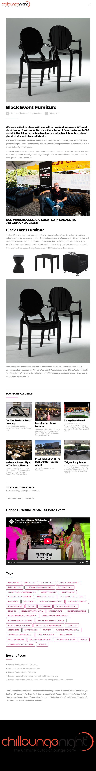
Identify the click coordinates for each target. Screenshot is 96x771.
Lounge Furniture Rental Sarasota (55, 616)
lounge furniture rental (76, 611)
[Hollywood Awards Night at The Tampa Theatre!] (19, 450)
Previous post (14, 498)
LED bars (31, 606)
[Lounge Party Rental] (77, 410)
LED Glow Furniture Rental (66, 606)
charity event (13, 583)
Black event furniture (18, 113)
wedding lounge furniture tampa (20, 644)
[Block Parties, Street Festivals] (48, 411)
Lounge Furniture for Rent (18, 429)
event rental (13, 601)
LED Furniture (45, 606)
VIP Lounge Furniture (16, 639)
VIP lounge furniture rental (40, 639)
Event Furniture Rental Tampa (19, 597)
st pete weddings (31, 630)
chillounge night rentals (68, 583)
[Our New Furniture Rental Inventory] (19, 410)
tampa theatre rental (46, 635)
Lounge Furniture (35, 113)
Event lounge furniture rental (71, 597)
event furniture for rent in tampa (76, 428)
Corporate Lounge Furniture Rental (21, 592)
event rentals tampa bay (77, 601)
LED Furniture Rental (49, 433)
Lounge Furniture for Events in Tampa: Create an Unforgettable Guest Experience (40, 680)
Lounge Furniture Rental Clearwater (22, 616)
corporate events (65, 587)
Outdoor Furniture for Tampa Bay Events (24, 668)
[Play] (9, 562)
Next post (30, 498)
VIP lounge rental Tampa (65, 639)
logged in (20, 491)
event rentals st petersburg (51, 601)
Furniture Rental (12, 426)
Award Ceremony (12, 468)
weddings (42, 644)
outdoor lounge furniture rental (48, 625)
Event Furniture (68, 592)
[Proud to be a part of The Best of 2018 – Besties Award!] (48, 448)
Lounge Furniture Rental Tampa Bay (22, 672)
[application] (48, 541)
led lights (12, 611)
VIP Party (83, 639)
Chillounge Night (41, 429)
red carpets (71, 625)
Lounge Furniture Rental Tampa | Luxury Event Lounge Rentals (33, 676)
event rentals (29, 601)
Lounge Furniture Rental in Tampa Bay (23, 664)
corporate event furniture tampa (39, 587)
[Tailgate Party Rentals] (77, 450)
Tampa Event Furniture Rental (67, 630)
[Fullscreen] (87, 562)
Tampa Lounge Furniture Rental (20, 635)
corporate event (14, 587)
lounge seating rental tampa (19, 625)
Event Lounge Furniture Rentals (47, 430)
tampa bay (47, 630)
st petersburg (13, 630)
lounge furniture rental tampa (20, 620)
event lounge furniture (45, 597)
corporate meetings (48, 592)
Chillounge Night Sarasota (75, 426)
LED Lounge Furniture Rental (32, 611)
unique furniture (66, 635)
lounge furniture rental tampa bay (51, 620)
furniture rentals (15, 606)
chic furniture (29, 583)
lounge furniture (55, 611)
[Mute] (83, 562)
